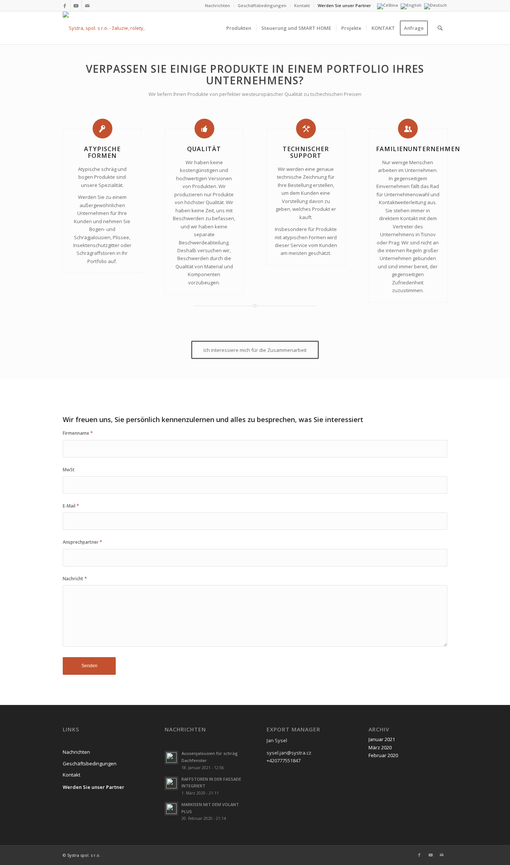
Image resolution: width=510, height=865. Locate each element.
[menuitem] (217, 5)
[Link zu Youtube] (76, 5)
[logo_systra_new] (112, 28)
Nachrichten (217, 5)
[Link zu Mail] (87, 5)
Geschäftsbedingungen (262, 5)
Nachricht (75, 578)
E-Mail (71, 506)
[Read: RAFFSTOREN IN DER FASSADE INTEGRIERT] (171, 783)
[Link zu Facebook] (64, 5)
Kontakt (302, 5)
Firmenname (78, 433)
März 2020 (380, 747)
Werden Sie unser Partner (344, 5)
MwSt (69, 469)
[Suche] (440, 28)
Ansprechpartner (82, 542)
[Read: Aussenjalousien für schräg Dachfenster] (171, 757)
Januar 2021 (381, 739)
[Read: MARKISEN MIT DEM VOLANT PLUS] (171, 808)
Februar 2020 (383, 755)
